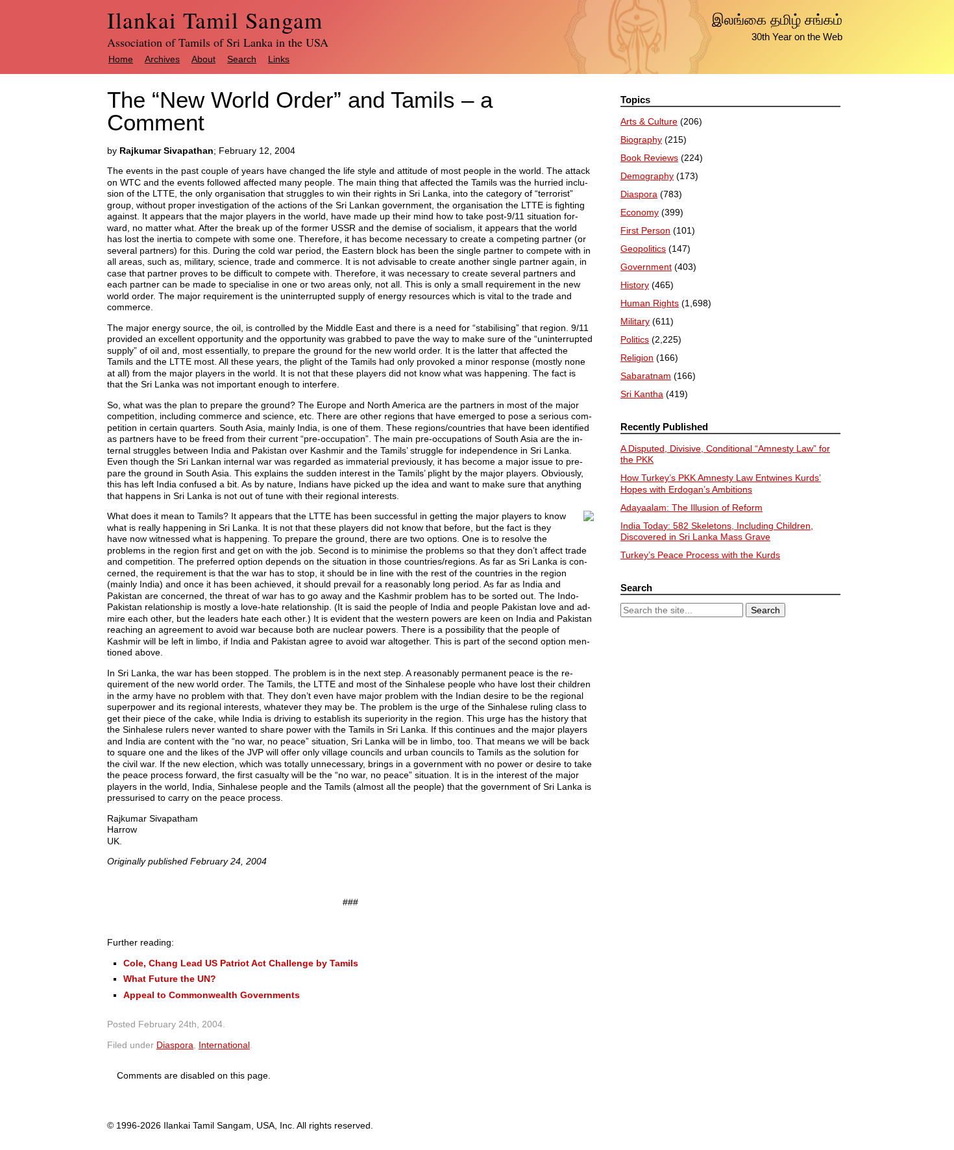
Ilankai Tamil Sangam (215, 20)
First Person (645, 230)
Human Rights (649, 303)
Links (278, 59)
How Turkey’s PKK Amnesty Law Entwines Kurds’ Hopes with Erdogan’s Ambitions (720, 483)
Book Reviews (649, 158)
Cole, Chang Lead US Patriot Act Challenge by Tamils (240, 963)
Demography (647, 176)
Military (635, 321)
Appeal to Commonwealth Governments (211, 995)
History (634, 285)
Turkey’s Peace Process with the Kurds (700, 555)
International (224, 1045)
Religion (637, 357)
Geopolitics (643, 248)
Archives (162, 59)
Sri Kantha (641, 394)
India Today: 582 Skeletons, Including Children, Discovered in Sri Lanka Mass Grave (716, 531)
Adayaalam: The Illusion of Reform (691, 507)
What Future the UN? (169, 978)
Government (646, 267)
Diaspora (174, 1045)
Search (241, 59)
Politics (634, 339)
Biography (641, 139)
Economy (639, 212)
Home (120, 59)
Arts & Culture (649, 121)
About (203, 59)
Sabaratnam (645, 376)
